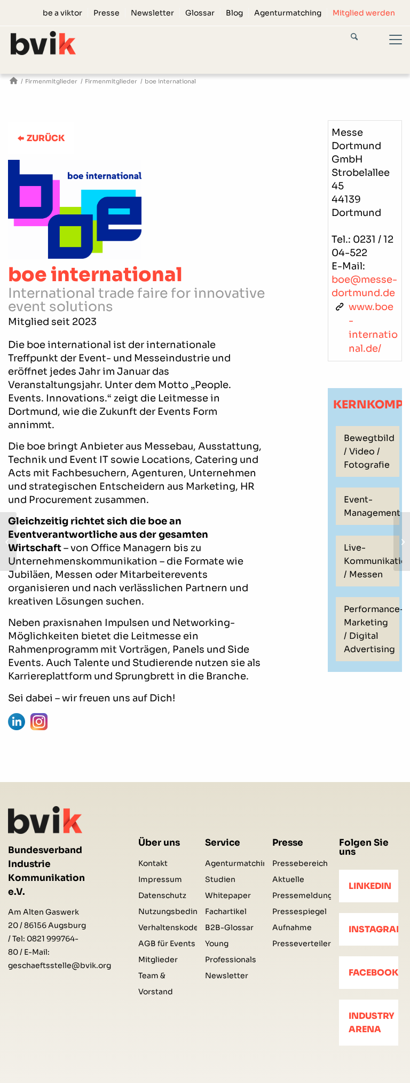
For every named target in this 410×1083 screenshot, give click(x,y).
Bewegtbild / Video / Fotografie (369, 451)
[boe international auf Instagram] (39, 721)
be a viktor (62, 13)
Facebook (373, 972)
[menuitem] (62, 13)
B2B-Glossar (229, 927)
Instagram (373, 929)
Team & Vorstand (155, 983)
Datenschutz (162, 895)
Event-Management (371, 506)
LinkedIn (370, 886)
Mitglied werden (364, 13)
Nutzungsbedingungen (167, 911)
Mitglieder (158, 959)
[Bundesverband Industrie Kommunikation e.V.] (13, 82)
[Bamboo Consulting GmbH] (8, 541)
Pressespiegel (299, 911)
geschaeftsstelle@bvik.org (59, 965)
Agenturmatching (287, 13)
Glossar (200, 13)
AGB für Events (166, 943)
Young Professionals (230, 951)
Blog (234, 13)
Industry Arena (372, 1022)
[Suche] (363, 38)
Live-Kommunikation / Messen (371, 561)
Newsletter (152, 13)
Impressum (160, 879)
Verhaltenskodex (167, 927)
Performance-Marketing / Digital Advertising (371, 629)
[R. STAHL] (401, 541)
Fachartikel (226, 911)
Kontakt (153, 863)
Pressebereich (300, 863)
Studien (220, 879)
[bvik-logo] (43, 43)
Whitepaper (228, 895)
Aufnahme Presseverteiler (301, 935)
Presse (106, 13)
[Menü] (389, 50)
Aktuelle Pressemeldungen (301, 887)
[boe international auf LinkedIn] (16, 721)
